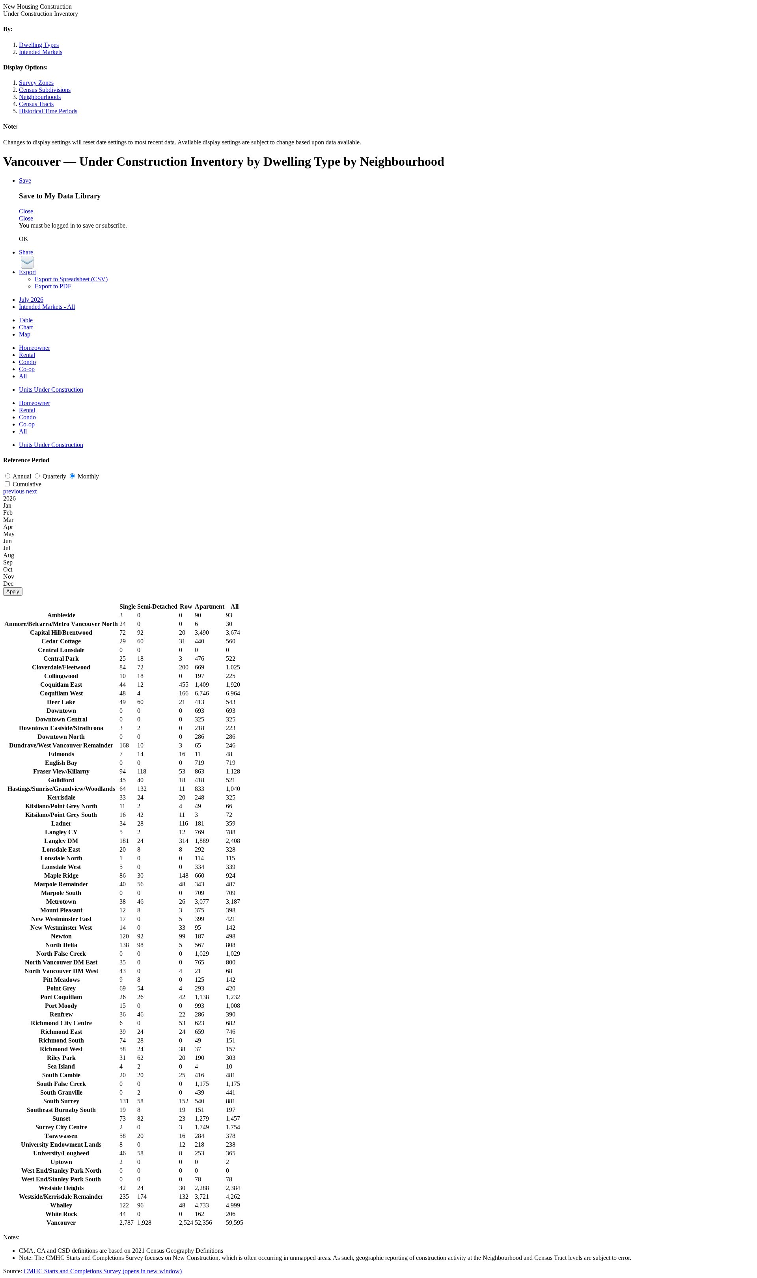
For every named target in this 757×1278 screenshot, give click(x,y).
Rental (27, 354)
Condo (27, 362)
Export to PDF (53, 286)
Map (24, 334)
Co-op (27, 369)
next (31, 491)
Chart (26, 327)
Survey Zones (36, 82)
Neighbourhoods (40, 96)
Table (26, 320)
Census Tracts (36, 104)
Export (27, 272)
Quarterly (55, 476)
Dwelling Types (39, 44)
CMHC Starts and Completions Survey (103, 1271)
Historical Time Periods (48, 111)
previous (13, 491)
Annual (23, 476)
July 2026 (31, 299)
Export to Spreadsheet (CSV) (71, 279)
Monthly (88, 476)
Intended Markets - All (47, 306)
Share (26, 252)
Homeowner (34, 347)
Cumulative (27, 484)
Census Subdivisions (45, 89)
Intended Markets (40, 52)
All (23, 376)
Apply (12, 591)
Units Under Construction (51, 389)
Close (26, 211)
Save (25, 180)
